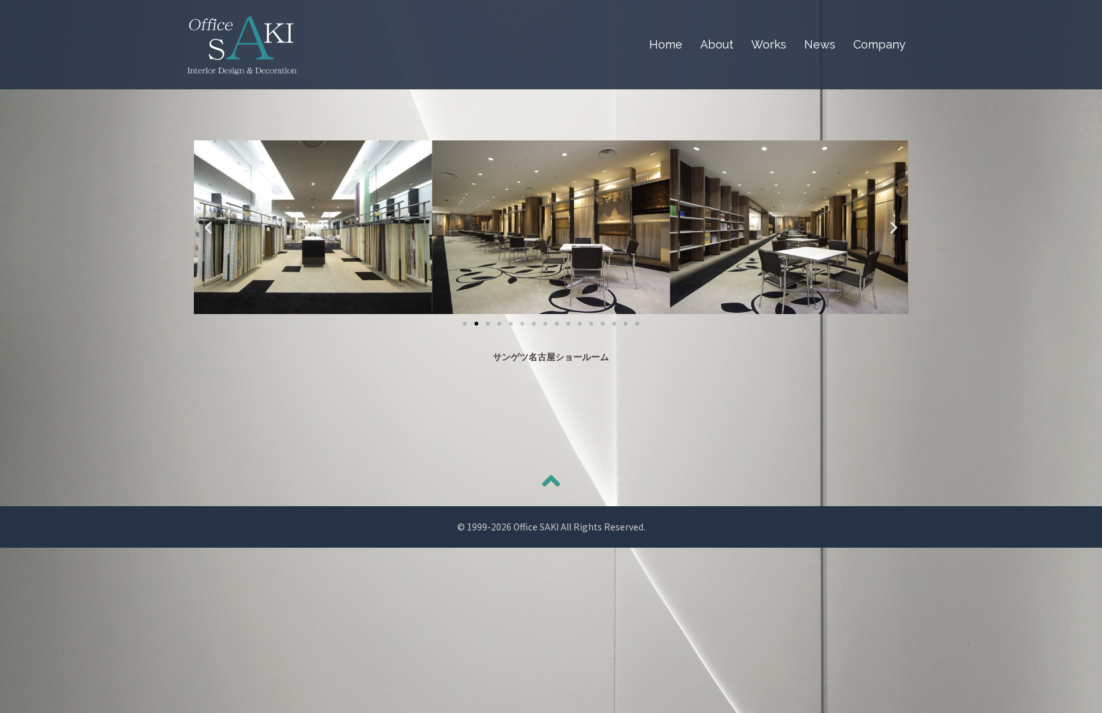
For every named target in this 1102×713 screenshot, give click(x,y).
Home (665, 44)
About (716, 44)
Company (879, 44)
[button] (465, 324)
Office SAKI (536, 526)
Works (768, 44)
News (819, 44)
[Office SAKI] (242, 43)
